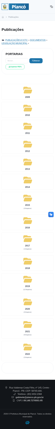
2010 (27, 115)
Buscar (37, 61)
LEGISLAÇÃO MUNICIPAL (14, 43)
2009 (27, 97)
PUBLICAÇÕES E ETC (16, 40)
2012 (27, 151)
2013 (27, 169)
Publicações (13, 17)
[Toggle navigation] (51, 6)
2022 (27, 354)
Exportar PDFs (16, 67)
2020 (27, 309)
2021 (27, 331)
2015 (27, 205)
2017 (27, 246)
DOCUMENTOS (38, 40)
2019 (27, 286)
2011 (27, 133)
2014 (27, 187)
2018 (27, 268)
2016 (27, 228)
